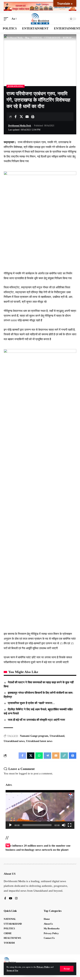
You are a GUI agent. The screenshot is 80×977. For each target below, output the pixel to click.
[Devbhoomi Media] (40, 18)
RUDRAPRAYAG (15, 86)
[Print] (32, 117)
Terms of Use (12, 970)
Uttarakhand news (14, 741)
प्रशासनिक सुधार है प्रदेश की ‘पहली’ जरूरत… (31, 703)
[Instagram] (16, 898)
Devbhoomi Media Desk (19, 125)
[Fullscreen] (69, 825)
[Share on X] (21, 117)
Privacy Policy (43, 967)
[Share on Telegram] (47, 755)
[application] (40, 809)
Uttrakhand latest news (39, 741)
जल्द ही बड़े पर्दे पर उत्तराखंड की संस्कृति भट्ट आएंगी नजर (36, 719)
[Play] (10, 825)
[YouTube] (10, 898)
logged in (24, 773)
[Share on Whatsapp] (39, 755)
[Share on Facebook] (15, 117)
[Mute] (63, 825)
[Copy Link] (64, 755)
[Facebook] (5, 898)
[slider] (37, 825)
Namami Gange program (34, 736)
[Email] (27, 117)
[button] (66, 969)
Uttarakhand (57, 736)
